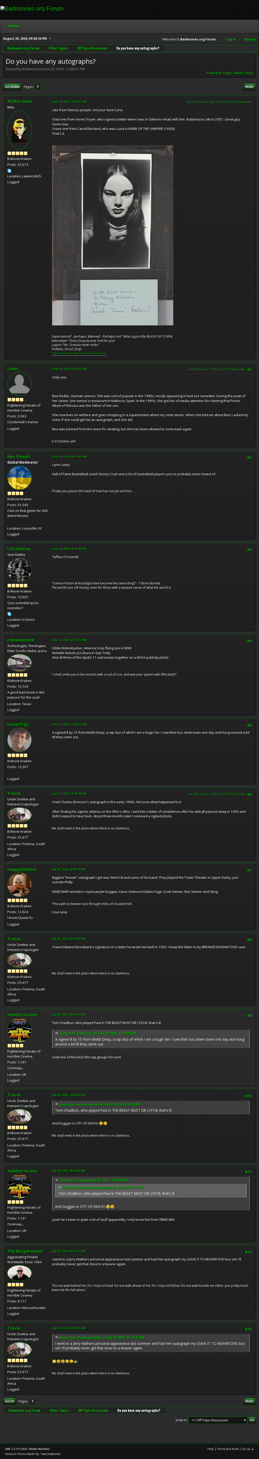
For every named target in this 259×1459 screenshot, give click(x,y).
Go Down (12, 87)
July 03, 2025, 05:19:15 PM (68, 1014)
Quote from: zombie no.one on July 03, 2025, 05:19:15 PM (99, 1104)
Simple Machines (39, 1448)
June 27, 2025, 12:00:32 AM (69, 724)
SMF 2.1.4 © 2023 (16, 1448)
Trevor (14, 793)
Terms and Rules (228, 1449)
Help (210, 1449)
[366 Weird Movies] (9, 522)
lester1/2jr (18, 724)
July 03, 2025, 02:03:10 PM (68, 869)
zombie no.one (22, 1014)
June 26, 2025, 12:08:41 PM (69, 101)
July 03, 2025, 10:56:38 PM (68, 1095)
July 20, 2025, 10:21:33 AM (68, 1328)
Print (249, 87)
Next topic (243, 73)
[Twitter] (9, 772)
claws (13, 368)
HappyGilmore (22, 869)
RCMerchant (19, 101)
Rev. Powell (18, 456)
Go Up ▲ (248, 1449)
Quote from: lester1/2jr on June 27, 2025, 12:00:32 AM (97, 1033)
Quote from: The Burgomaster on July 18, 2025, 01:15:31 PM (101, 1337)
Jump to (181, 1420)
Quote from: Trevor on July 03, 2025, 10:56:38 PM (94, 1180)
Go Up (9, 1401)
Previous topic (219, 73)
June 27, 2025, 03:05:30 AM (69, 793)
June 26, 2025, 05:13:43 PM (69, 549)
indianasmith (20, 640)
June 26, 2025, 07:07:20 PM (69, 640)
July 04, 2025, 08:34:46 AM (68, 1171)
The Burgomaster (25, 1251)
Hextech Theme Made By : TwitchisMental (32, 1454)
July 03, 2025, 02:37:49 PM (68, 939)
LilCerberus (19, 549)
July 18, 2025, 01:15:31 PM (68, 1251)
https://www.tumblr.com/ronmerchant (79, 353)
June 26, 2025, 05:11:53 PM (69, 456)
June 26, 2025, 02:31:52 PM (69, 369)
